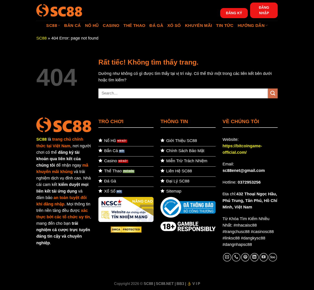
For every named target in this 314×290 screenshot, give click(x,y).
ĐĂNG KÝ (234, 13)
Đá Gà (156, 25)
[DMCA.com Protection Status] (126, 229)
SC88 (51, 25)
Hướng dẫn (251, 25)
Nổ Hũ (92, 25)
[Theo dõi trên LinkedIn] (254, 257)
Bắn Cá (72, 25)
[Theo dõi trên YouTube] (264, 257)
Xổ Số (174, 25)
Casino (111, 25)
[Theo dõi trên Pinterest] (245, 257)
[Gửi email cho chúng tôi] (227, 257)
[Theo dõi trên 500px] (272, 257)
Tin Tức (224, 25)
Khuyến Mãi (198, 25)
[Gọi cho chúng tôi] (236, 257)
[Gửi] (273, 93)
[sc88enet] (59, 10)
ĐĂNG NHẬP (264, 10)
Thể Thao (134, 25)
